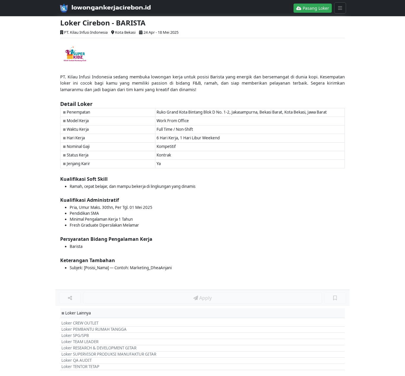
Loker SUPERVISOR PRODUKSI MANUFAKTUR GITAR (108, 354)
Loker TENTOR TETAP (80, 366)
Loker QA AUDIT (76, 360)
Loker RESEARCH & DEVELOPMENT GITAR (98, 348)
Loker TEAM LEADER (79, 341)
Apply (205, 298)
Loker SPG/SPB (75, 335)
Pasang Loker (315, 8)
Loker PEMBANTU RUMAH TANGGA (94, 329)
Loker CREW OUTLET (79, 323)
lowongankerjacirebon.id (111, 7)
